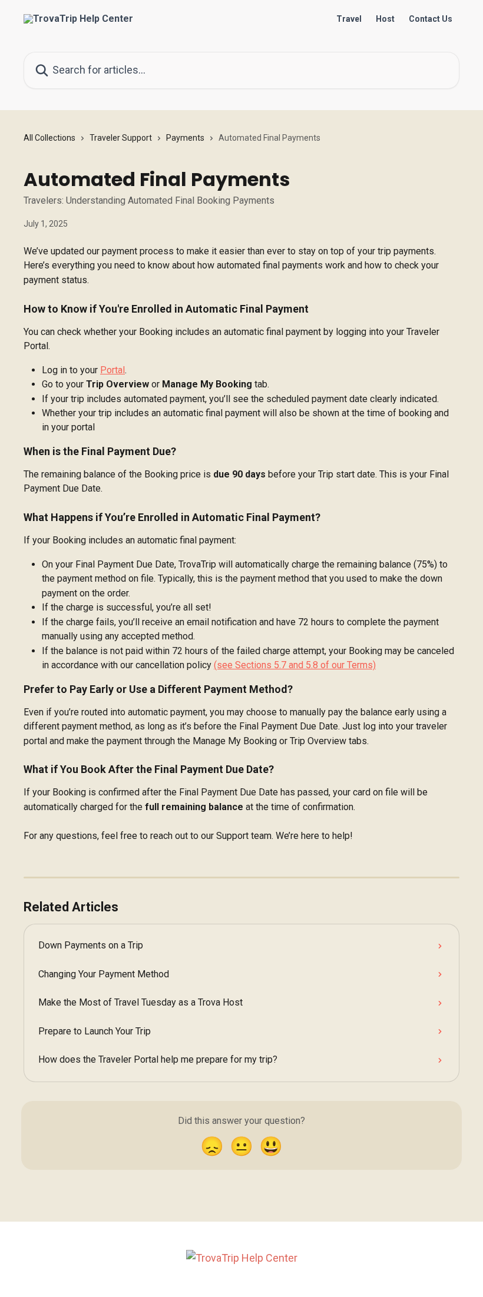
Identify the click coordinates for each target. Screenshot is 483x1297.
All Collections (49, 137)
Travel (349, 19)
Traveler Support (121, 137)
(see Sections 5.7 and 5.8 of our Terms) (295, 665)
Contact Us (430, 19)
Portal (112, 370)
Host (385, 19)
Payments (185, 137)
